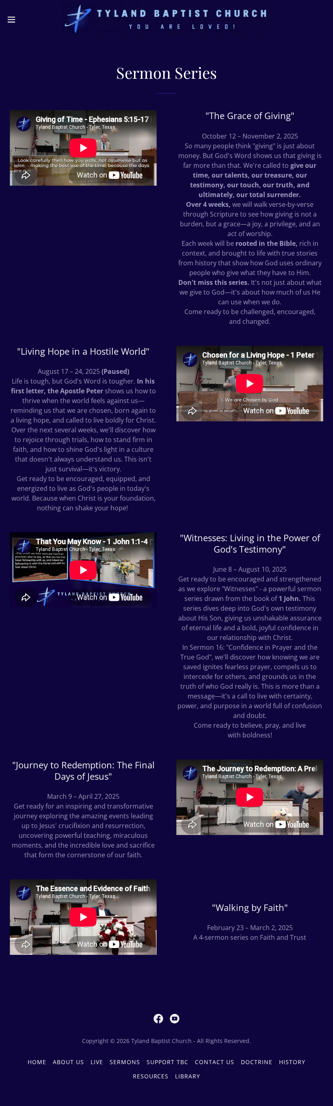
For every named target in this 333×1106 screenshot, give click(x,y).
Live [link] (97, 1062)
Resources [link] (151, 1076)
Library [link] (187, 1076)
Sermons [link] (125, 1062)
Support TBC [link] (167, 1062)
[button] (27, 19)
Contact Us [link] (214, 1062)
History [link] (292, 1062)
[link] (166, 19)
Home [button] (37, 1062)
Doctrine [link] (256, 1062)
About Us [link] (68, 1062)
